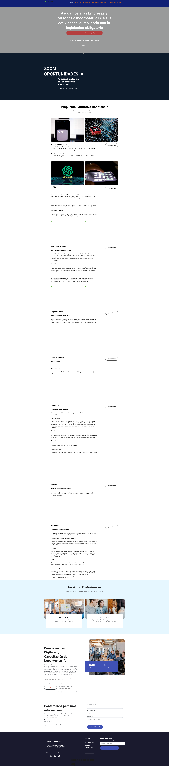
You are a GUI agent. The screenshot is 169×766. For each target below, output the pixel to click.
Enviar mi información (95, 727)
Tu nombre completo (91, 704)
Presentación (78, 2)
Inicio (71, 2)
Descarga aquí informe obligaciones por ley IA (84, 33)
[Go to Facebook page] (51, 756)
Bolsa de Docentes (50, 687)
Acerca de (121, 5)
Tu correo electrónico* (92, 710)
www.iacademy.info (89, 753)
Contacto (121, 2)
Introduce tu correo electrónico (108, 741)
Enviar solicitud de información (110, 748)
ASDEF (97, 2)
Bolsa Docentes (104, 2)
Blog (92, 2)
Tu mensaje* (90, 716)
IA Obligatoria (86, 2)
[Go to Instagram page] (59, 756)
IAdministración (114, 2)
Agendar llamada (111, 145)
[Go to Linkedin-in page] (55, 756)
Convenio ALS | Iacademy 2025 (107, 5)
